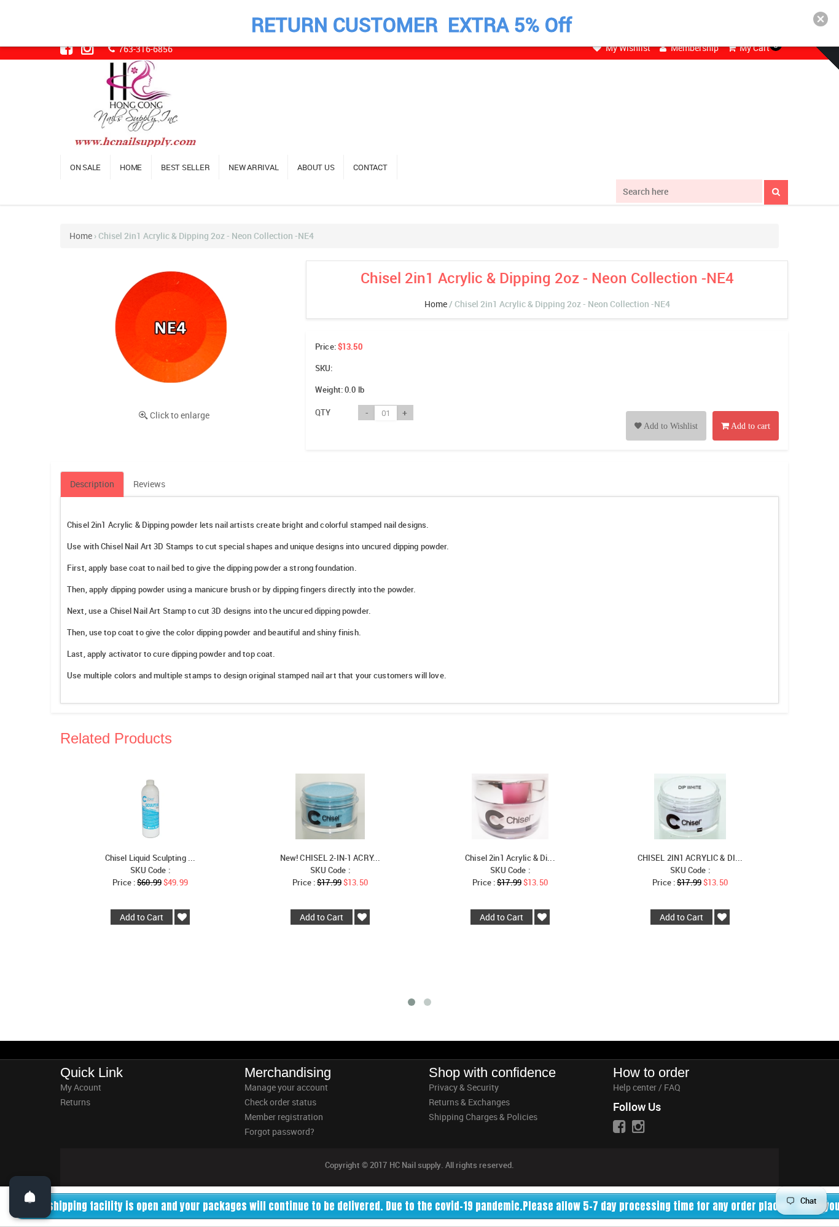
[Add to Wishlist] (666, 412)
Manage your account (286, 1087)
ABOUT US (315, 167)
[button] (820, 19)
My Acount (80, 1087)
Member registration (283, 1117)
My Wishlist (627, 47)
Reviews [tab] (149, 484)
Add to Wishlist (670, 426)
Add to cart (749, 426)
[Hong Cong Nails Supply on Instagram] (88, 48)
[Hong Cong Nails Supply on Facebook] (67, 48)
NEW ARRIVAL (253, 167)
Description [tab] (92, 484)
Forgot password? (279, 1131)
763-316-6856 (145, 49)
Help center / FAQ (647, 1087)
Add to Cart (141, 917)
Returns (75, 1102)
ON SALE (85, 167)
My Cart (754, 47)
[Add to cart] (745, 412)
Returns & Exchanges (469, 1102)
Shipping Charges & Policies (483, 1117)
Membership (694, 47)
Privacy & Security (464, 1087)
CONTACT (370, 167)
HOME (131, 167)
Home (80, 235)
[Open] (30, 1197)
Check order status (280, 1102)
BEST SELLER (185, 167)
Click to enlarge (179, 415)
